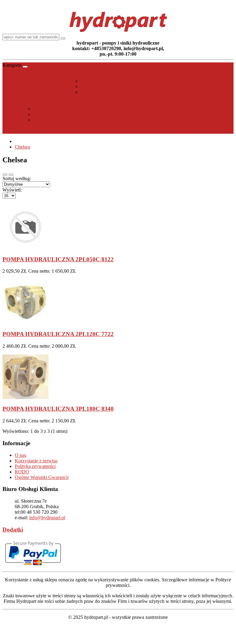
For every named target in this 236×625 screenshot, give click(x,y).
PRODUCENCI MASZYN (76, 130)
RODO (22, 471)
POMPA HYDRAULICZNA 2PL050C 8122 (58, 259)
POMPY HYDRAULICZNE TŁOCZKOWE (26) (130, 81)
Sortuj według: (16, 178)
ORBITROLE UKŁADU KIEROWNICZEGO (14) (85, 108)
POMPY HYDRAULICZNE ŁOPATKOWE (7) (130, 92)
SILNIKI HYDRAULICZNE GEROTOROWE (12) (85, 114)
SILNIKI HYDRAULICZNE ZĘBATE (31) (85, 119)
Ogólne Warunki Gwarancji (42, 477)
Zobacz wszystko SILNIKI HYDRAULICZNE (79, 125)
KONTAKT (187, 130)
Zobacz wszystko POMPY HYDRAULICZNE (124, 97)
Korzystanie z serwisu (36, 460)
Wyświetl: (12, 189)
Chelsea (22, 146)
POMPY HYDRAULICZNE (124, 75)
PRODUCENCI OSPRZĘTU (198, 125)
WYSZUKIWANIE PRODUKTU (139, 130)
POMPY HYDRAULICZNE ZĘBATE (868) (130, 86)
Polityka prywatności (35, 466)
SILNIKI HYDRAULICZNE (79, 103)
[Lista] (4, 175)
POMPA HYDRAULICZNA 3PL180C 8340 (58, 408)
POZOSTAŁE (153, 125)
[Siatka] (11, 175)
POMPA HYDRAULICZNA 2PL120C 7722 (58, 334)
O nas (20, 455)
